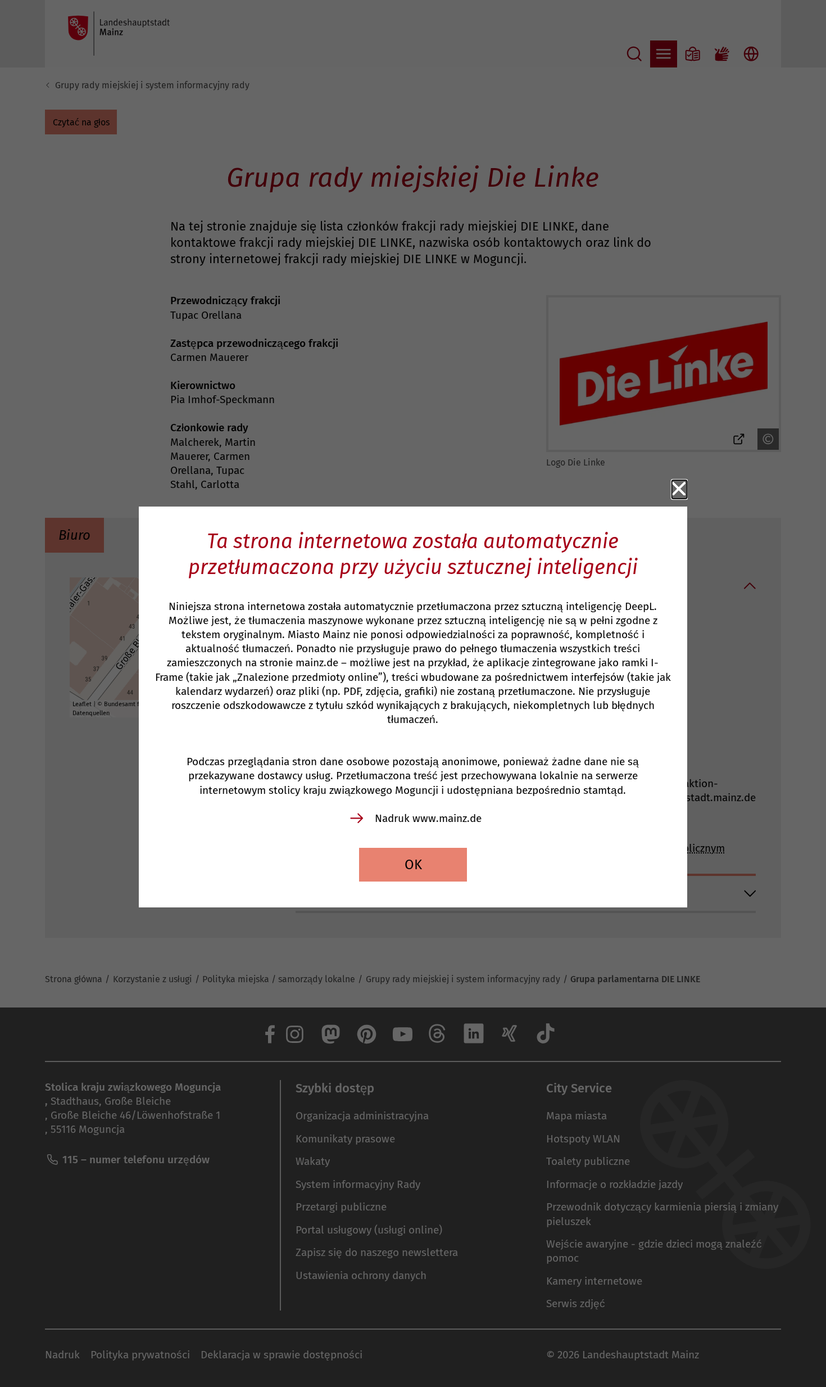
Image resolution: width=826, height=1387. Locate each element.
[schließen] (679, 489)
